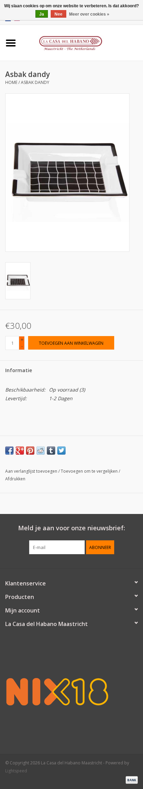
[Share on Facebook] (9, 450)
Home (11, 82)
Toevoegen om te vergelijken (90, 471)
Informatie (18, 370)
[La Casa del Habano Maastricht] (82, 42)
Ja (41, 14)
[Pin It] (30, 450)
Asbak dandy (35, 82)
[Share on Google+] (20, 450)
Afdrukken (15, 479)
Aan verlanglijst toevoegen (31, 471)
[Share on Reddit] (40, 450)
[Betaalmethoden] (130, 779)
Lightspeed (16, 771)
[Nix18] (71, 692)
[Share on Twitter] (61, 450)
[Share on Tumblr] (51, 450)
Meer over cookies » (89, 14)
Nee (58, 14)
